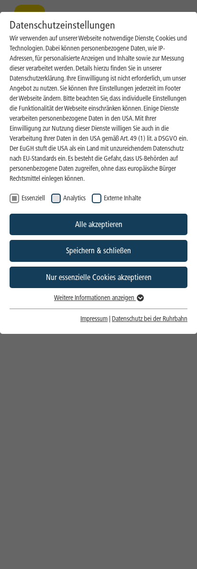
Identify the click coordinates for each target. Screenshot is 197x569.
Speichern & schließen (98, 250)
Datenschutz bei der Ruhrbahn (149, 319)
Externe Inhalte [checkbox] (122, 198)
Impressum (94, 319)
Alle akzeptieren (98, 224)
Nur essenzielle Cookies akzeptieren (99, 277)
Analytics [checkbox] (74, 198)
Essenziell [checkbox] (33, 198)
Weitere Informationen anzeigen (95, 298)
